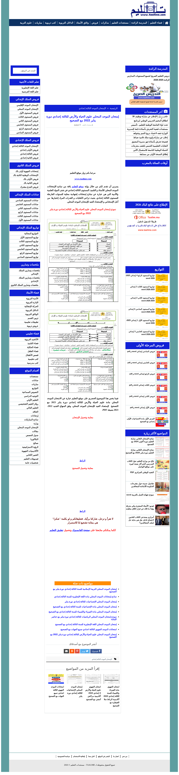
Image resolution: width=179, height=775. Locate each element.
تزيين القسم (33, 318)
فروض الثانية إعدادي (29, 158)
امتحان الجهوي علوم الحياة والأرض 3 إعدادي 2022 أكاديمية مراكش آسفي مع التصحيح (93, 693)
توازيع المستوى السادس (27, 257)
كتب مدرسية (32, 363)
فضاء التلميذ (33, 343)
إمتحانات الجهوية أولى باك (27, 171)
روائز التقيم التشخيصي (28, 404)
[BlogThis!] (72, 651)
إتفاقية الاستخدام (79, 756)
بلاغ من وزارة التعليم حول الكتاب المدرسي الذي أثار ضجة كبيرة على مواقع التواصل (140, 464)
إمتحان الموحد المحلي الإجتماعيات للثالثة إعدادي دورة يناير (91, 601)
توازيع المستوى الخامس (27, 249)
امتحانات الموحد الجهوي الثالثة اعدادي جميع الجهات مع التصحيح (89, 629)
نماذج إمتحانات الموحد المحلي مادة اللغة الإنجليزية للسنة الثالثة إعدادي (85, 596)
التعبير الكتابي (32, 455)
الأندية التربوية (32, 298)
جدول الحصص (32, 435)
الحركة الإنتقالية (31, 306)
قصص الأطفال (32, 355)
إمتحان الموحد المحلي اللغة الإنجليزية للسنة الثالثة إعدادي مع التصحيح (86, 624)
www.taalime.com (82, 179)
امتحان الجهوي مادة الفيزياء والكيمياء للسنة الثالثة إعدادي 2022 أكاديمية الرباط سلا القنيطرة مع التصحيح (111, 696)
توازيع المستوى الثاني (28, 245)
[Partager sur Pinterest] (77, 651)
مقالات (35, 431)
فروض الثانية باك (31, 183)
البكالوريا (34, 439)
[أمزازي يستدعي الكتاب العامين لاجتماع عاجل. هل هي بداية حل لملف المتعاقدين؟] (162, 520)
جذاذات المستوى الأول (28, 220)
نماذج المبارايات (31, 419)
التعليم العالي (32, 408)
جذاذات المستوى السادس (27, 200)
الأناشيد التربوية (31, 339)
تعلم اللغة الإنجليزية (30, 87)
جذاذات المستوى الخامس (27, 204)
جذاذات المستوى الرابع (28, 212)
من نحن (124, 756)
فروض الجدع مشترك (29, 187)
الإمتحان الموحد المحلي (27, 109)
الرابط (82, 460)
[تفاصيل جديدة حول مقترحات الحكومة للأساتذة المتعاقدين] (162, 487)
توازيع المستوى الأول (29, 237)
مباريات (35, 384)
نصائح (35, 443)
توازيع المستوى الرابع (29, 253)
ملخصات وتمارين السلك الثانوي (24, 285)
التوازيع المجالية (31, 233)
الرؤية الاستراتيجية (30, 447)
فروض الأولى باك (30, 179)
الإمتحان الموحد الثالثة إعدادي (102, 659)
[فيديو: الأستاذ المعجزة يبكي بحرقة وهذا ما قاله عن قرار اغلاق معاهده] (162, 509)
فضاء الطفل (33, 351)
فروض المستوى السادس (27, 132)
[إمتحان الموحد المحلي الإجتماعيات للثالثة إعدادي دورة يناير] (74, 679)
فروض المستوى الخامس (27, 124)
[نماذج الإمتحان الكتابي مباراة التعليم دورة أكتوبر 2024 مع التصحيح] (162, 442)
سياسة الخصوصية (64, 756)
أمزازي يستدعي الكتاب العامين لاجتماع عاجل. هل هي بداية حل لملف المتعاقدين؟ (141, 520)
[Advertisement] (62, 8)
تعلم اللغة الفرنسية (30, 91)
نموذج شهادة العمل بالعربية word (140, 495)
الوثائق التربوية (31, 314)
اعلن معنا (91, 756)
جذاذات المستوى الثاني (28, 208)
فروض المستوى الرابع (28, 128)
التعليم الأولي (32, 400)
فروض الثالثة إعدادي (29, 154)
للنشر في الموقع (104, 756)
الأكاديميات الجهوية (30, 451)
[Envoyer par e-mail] (66, 651)
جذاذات (35, 380)
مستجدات (34, 376)
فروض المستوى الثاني (28, 121)
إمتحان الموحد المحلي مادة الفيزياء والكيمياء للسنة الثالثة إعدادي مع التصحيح (83, 611)
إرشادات (34, 415)
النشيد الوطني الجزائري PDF (142, 472)
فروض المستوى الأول (28, 113)
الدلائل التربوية (32, 310)
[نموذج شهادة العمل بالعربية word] (162, 498)
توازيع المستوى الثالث (28, 241)
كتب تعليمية (33, 359)
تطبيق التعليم (56, 530)
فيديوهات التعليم (31, 459)
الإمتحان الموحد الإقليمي (27, 105)
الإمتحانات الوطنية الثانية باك (25, 175)
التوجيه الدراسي (31, 396)
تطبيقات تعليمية (31, 322)
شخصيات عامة (31, 462)
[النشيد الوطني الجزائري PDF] (162, 475)
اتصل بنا (116, 756)
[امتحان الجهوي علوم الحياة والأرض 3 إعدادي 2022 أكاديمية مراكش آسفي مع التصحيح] (93, 679)
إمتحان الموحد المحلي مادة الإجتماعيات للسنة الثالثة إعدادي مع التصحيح (85, 606)
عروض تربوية (32, 326)
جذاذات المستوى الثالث (27, 216)
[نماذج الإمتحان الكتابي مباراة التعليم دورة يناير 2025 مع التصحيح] (162, 453)
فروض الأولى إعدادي (29, 150)
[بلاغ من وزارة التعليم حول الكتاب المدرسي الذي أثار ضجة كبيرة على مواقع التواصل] (162, 464)
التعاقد (35, 411)
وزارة (36, 423)
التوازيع (35, 388)
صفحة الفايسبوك (81, 530)
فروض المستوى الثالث (28, 117)
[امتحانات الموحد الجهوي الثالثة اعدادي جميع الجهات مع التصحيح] (56, 679)
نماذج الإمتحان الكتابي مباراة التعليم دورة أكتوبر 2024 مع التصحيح (142, 441)
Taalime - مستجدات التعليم (83, 765)
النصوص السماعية (30, 392)
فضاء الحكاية (32, 347)
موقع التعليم (78, 186)
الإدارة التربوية (32, 302)
